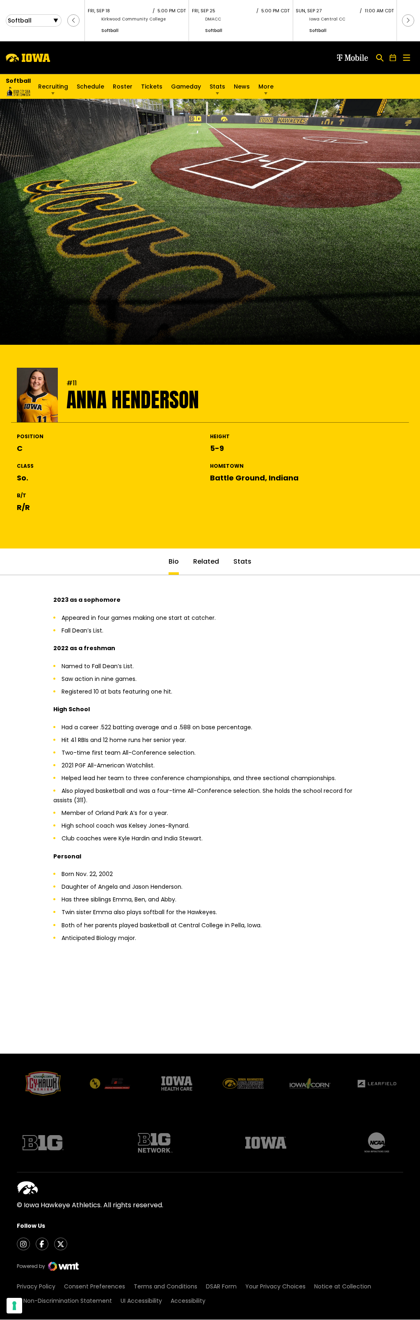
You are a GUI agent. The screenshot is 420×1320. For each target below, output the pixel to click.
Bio (174, 561)
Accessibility (188, 1301)
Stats (217, 86)
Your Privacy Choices (275, 1286)
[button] (73, 20)
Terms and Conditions (165, 1286)
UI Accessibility (141, 1301)
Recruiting (53, 86)
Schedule (90, 86)
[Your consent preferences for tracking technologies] (14, 1305)
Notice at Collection (342, 1286)
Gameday (186, 86)
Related (206, 561)
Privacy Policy (36, 1286)
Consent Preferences (94, 1286)
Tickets (151, 88)
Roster (122, 86)
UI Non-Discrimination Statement (64, 1301)
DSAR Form (221, 1286)
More (266, 86)
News (242, 86)
